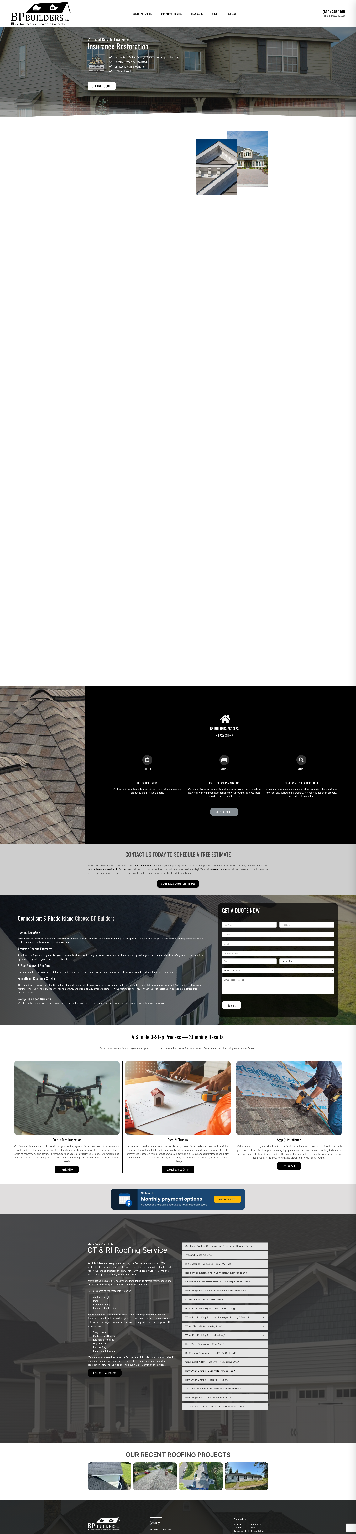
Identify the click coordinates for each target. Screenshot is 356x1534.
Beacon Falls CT (258, 1531)
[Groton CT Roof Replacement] (246, 1464)
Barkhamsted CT (241, 1531)
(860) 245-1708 (334, 11)
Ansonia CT (256, 1524)
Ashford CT (238, 1527)
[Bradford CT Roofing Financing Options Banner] (178, 1189)
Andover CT (238, 1524)
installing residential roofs (138, 865)
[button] (225, 1246)
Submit (232, 1005)
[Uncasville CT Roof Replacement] (155, 1464)
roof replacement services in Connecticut (110, 869)
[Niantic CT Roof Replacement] (201, 1464)
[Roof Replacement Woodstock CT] (109, 1464)
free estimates (220, 869)
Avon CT (254, 1527)
